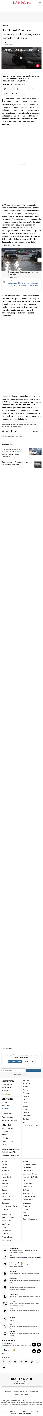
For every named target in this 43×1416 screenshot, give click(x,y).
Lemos (25, 1106)
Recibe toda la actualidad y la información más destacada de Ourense (24, 1333)
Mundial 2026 (6, 1214)
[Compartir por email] (9, 89)
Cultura (4, 1190)
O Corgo (9, 426)
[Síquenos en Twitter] (9, 1361)
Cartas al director (8, 1117)
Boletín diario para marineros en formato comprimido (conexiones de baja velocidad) (22, 1287)
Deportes (5, 1183)
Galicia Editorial (24, 1394)
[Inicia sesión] (39, 3)
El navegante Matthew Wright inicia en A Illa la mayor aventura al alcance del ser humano (14, 451)
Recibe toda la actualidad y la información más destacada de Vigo (24, 1326)
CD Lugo (5, 1227)
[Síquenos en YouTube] (26, 1361)
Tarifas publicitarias (8, 1128)
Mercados (26, 1206)
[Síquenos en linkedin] (20, 1361)
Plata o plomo (28, 1183)
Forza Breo (6, 1234)
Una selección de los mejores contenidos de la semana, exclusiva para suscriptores (23, 1264)
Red (24, 1180)
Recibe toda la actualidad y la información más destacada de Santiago (24, 1318)
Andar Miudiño (7, 1230)
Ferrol (25, 1103)
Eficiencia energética (9, 1152)
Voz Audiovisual (34, 1391)
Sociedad (5, 1187)
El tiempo (5, 1209)
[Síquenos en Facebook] (4, 1361)
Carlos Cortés (6, 467)
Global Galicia (28, 1170)
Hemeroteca (6, 1091)
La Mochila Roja (29, 1196)
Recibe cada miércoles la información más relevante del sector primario (25, 1280)
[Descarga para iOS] (34, 1345)
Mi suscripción (7, 1084)
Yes (24, 1212)
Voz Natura (26, 1393)
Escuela (26, 1216)
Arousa (25, 1090)
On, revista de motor (30, 1219)
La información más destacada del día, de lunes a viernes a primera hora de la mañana (24, 1250)
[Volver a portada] (21, 3)
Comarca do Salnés (17, 424)
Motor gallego (6, 1240)
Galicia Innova (28, 1200)
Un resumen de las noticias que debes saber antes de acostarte (25, 1256)
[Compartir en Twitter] (17, 89)
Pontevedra (27, 1116)
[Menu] (3, 3)
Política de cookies (28, 1411)
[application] (22, 58)
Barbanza (26, 1093)
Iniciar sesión (30, 1062)
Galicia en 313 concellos (32, 1125)
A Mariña (26, 1086)
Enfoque (26, 1190)
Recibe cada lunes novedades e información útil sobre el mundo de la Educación (25, 1273)
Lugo (25, 1109)
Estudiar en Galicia (30, 1174)
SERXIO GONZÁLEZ (7, 456)
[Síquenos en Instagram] (15, 1361)
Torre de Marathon (8, 1218)
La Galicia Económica (9, 1206)
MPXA (16, 1394)
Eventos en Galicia (8, 1141)
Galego (26, 1074)
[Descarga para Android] (39, 1345)
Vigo (24, 1122)
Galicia (4, 1167)
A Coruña (26, 1083)
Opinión (4, 1180)
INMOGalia (5, 1138)
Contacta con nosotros (9, 1120)
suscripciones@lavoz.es (21, 1383)
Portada (4, 1164)
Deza (25, 1100)
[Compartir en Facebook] (13, 89)
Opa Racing (6, 1224)
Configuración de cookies (24, 1413)
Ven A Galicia (28, 1187)
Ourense (26, 1112)
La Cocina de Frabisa (30, 1177)
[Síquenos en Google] (4, 1367)
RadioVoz (7, 1393)
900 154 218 (21, 1379)
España (4, 1174)
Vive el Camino (28, 1193)
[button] (21, 58)
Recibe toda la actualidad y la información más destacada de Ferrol (24, 1310)
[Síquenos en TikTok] (32, 1361)
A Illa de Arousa (17, 426)
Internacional (6, 1177)
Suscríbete (6, 1094)
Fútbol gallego (7, 1237)
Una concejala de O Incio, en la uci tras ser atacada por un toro (16, 463)
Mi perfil (4, 1102)
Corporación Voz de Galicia (11, 1391)
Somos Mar (6, 1200)
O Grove (26, 424)
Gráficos (5, 1193)
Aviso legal (5, 1411)
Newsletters (6, 1105)
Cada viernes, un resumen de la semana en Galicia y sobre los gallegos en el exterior (25, 1296)
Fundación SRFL (24, 1391)
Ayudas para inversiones (10, 1155)
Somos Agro (6, 1196)
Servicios (5, 1131)
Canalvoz (19, 1393)
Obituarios (5, 1203)
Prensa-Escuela (34, 1393)
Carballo (26, 1096)
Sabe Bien (27, 1167)
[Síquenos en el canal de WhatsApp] (37, 1361)
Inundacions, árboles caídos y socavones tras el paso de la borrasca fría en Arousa (23, 284)
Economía (5, 1170)
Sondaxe (13, 1393)
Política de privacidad (15, 1411)
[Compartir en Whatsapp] (4, 89)
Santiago (26, 1119)
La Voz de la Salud (29, 1164)
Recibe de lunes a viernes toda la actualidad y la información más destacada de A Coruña (24, 1303)
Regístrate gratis (14, 1062)
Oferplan (5, 1135)
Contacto (5, 1144)
